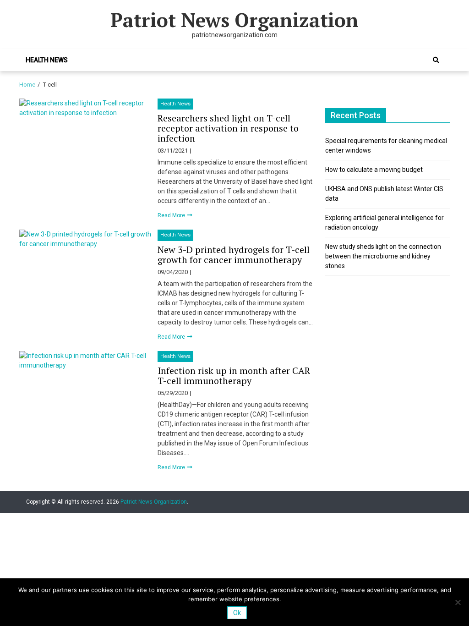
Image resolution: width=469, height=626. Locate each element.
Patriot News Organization (234, 20)
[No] (457, 602)
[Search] (436, 60)
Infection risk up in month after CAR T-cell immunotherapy (234, 375)
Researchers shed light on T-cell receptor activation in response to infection (228, 128)
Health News (47, 60)
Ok (237, 612)
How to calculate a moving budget (374, 169)
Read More (172, 215)
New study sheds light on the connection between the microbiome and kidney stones (383, 256)
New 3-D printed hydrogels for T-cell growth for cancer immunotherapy (234, 254)
